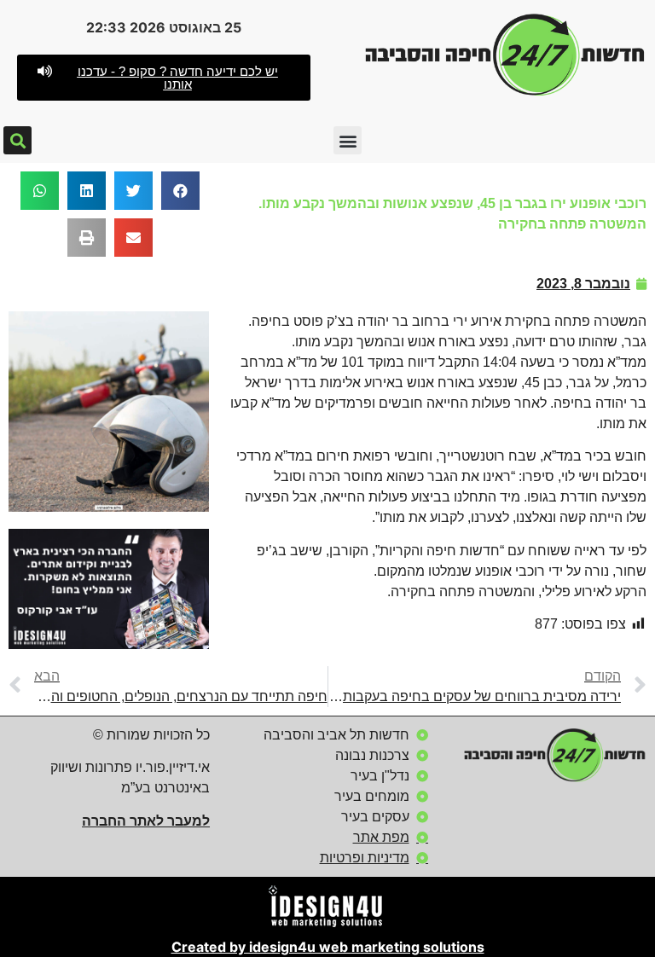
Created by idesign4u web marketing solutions (327, 946)
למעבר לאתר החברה (146, 821)
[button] (163, 78)
